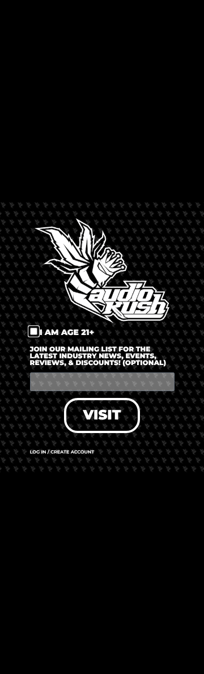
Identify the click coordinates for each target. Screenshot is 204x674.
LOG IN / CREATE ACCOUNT (62, 452)
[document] (102, 337)
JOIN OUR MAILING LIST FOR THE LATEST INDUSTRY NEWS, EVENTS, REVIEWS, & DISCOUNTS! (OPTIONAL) (98, 356)
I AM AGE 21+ (67, 332)
